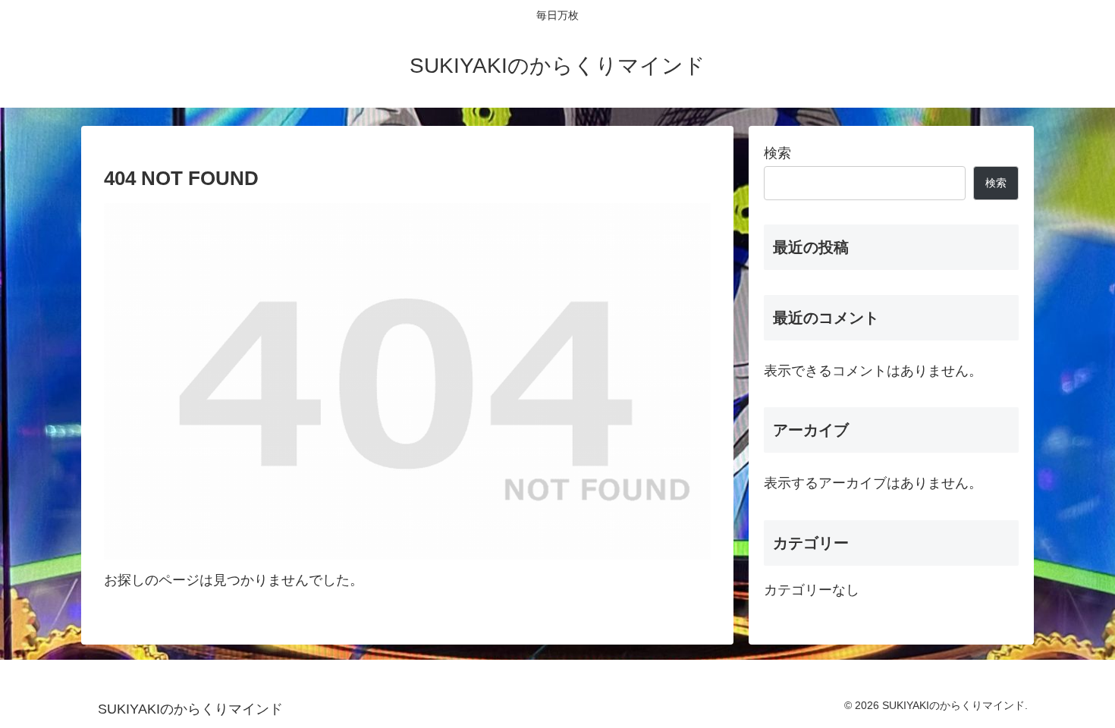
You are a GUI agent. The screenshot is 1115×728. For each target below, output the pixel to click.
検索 (777, 153)
